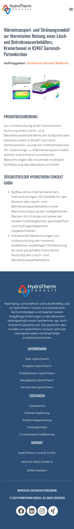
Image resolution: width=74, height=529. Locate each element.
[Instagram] (42, 511)
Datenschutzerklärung (44, 490)
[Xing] (53, 511)
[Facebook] (21, 511)
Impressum (23, 490)
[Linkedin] (31, 511)
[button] (71, 9)
